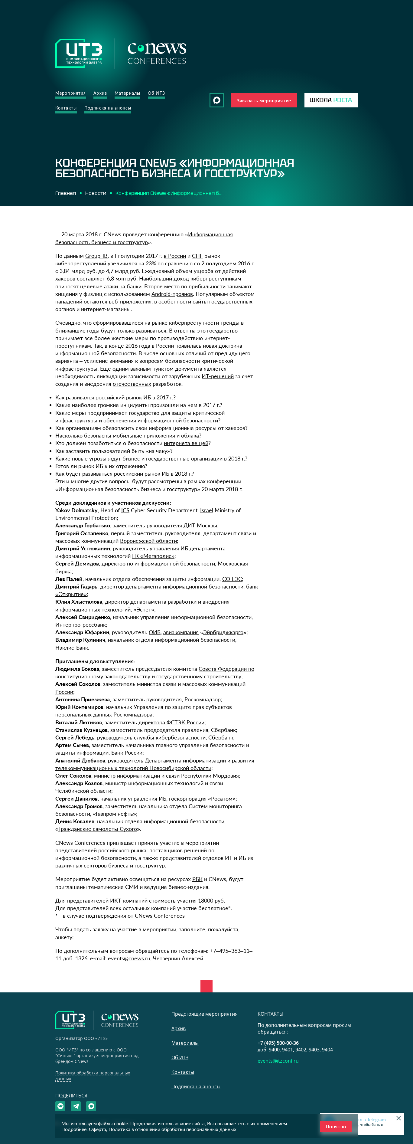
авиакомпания (181, 632)
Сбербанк (220, 737)
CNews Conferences (160, 915)
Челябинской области (83, 790)
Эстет (143, 609)
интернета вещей (186, 443)
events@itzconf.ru (278, 1060)
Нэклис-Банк (71, 647)
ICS (125, 510)
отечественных (132, 383)
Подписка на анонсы (107, 107)
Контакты (66, 107)
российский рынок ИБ (141, 473)
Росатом (222, 798)
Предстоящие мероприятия (204, 1014)
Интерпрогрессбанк (80, 624)
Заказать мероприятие (264, 100)
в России (175, 255)
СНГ (197, 255)
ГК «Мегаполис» (153, 555)
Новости (95, 193)
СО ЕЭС (232, 578)
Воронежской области (148, 540)
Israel (206, 510)
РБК (197, 879)
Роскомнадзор (202, 699)
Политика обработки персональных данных (92, 1075)
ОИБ (155, 632)
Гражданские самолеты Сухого (97, 828)
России (64, 691)
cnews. (136, 958)
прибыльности (207, 286)
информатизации (138, 775)
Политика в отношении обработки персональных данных (172, 1129)
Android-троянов (172, 293)
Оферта (97, 1129)
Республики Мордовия (210, 775)
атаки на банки (122, 286)
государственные (168, 458)
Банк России (126, 752)
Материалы (127, 93)
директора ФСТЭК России (171, 722)
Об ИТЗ (156, 93)
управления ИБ (147, 798)
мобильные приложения (144, 435)
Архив (100, 93)
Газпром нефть (114, 813)
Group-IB (96, 255)
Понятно (336, 1126)
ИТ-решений (218, 376)
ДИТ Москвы (200, 525)
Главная (65, 193)
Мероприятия (70, 93)
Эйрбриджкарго (223, 632)
